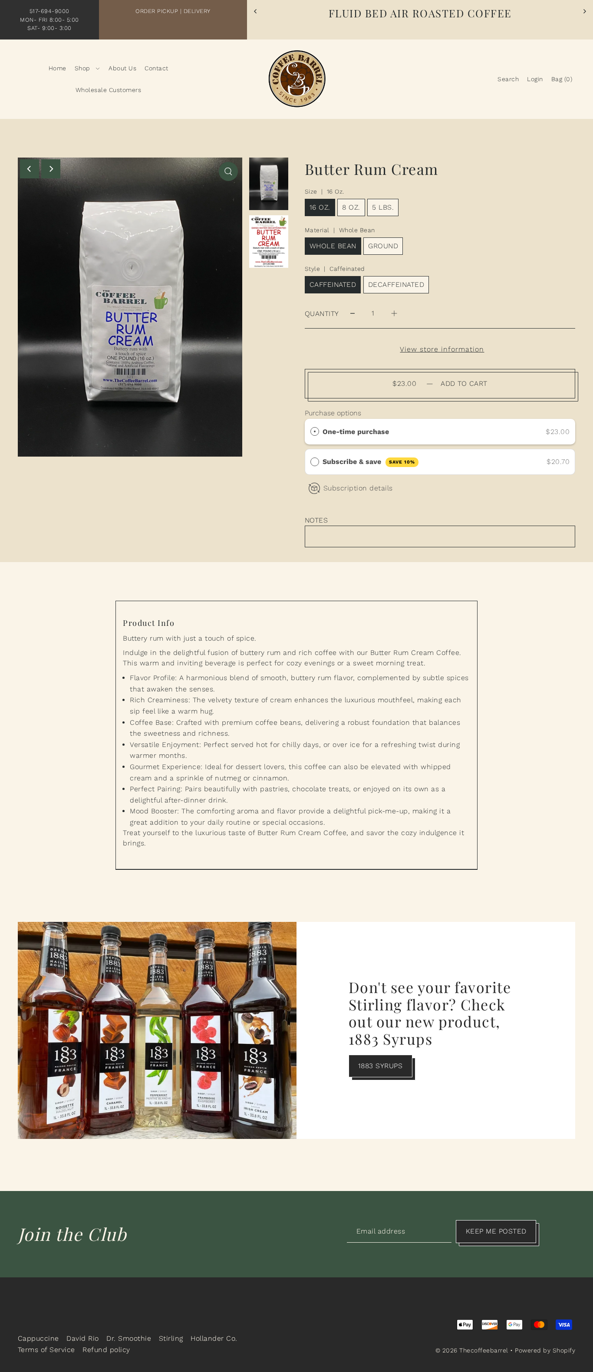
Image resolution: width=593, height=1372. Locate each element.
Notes (316, 520)
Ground (383, 246)
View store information (442, 349)
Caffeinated (333, 284)
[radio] (314, 432)
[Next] (584, 11)
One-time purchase (356, 432)
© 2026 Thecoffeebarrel (471, 1350)
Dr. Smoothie (128, 1338)
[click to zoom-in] (228, 171)
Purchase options (333, 413)
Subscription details (358, 488)
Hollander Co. (214, 1338)
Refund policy (106, 1350)
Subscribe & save (369, 461)
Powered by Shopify (545, 1350)
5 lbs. (383, 207)
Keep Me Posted (496, 1231)
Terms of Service (46, 1350)
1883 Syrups (380, 1066)
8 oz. (351, 207)
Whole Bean (333, 246)
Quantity (322, 313)
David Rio (82, 1338)
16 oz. (320, 207)
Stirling (171, 1338)
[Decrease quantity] (352, 314)
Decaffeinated (396, 284)
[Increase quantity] (394, 314)
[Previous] (255, 11)
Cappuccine (38, 1338)
